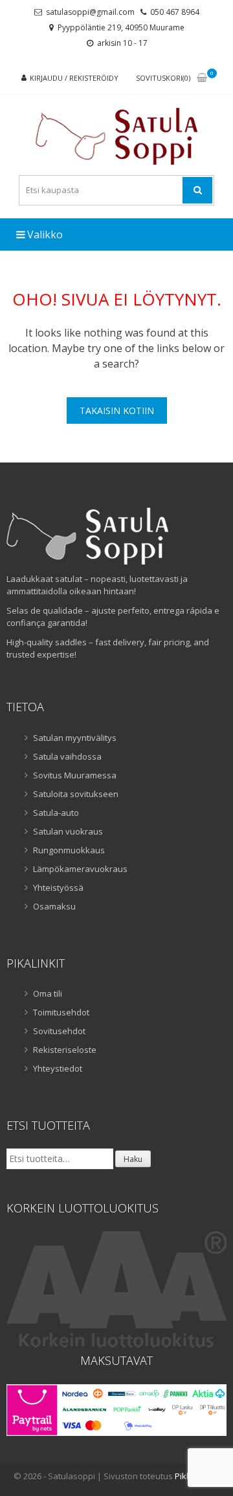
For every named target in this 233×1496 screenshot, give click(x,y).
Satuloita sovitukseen (75, 794)
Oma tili (47, 993)
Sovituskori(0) (163, 78)
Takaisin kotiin (117, 410)
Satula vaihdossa (67, 756)
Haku (133, 1159)
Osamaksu (54, 906)
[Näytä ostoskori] (202, 78)
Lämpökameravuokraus (80, 869)
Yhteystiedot (57, 1068)
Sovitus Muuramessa (74, 775)
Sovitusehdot (59, 1031)
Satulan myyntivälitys (74, 737)
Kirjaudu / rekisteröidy (74, 78)
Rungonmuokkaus (69, 850)
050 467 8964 (174, 11)
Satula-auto (56, 812)
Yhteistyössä (58, 887)
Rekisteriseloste (64, 1049)
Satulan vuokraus (68, 831)
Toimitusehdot (61, 1012)
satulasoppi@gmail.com (90, 11)
